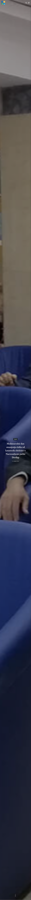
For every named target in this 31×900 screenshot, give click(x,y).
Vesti (15, 439)
